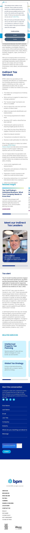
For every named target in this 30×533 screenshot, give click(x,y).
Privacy (4, 511)
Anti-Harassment (7, 517)
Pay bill (4, 498)
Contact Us (6, 508)
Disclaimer (5, 513)
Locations (5, 505)
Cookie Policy (15, 16)
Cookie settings (15, 31)
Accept (15, 35)
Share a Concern (7, 503)
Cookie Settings (7, 519)
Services (5, 491)
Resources (5, 493)
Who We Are (6, 496)
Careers (5, 500)
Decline (15, 39)
